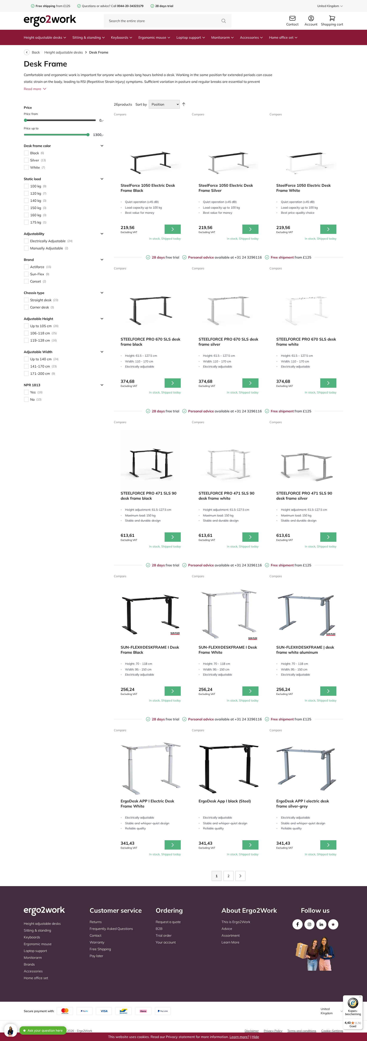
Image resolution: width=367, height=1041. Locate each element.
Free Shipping (100, 949)
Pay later (96, 956)
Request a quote (168, 922)
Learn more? (239, 1037)
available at (211, 257)
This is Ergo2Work (236, 922)
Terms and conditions (301, 1031)
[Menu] (360, 997)
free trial (165, 257)
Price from (31, 114)
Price (28, 107)
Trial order (164, 935)
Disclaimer (252, 1031)
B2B (159, 928)
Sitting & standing (86, 37)
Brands (29, 964)
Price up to (31, 128)
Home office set (281, 37)
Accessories (249, 37)
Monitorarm (220, 37)
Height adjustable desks (43, 37)
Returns (96, 922)
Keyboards (119, 37)
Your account (166, 942)
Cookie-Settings (332, 1031)
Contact (95, 935)
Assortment (231, 935)
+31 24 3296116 (248, 257)
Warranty (97, 942)
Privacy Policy (273, 1031)
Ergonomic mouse (152, 37)
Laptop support (188, 37)
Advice (227, 928)
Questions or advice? (96, 6)
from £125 (53, 6)
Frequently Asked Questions (111, 928)
